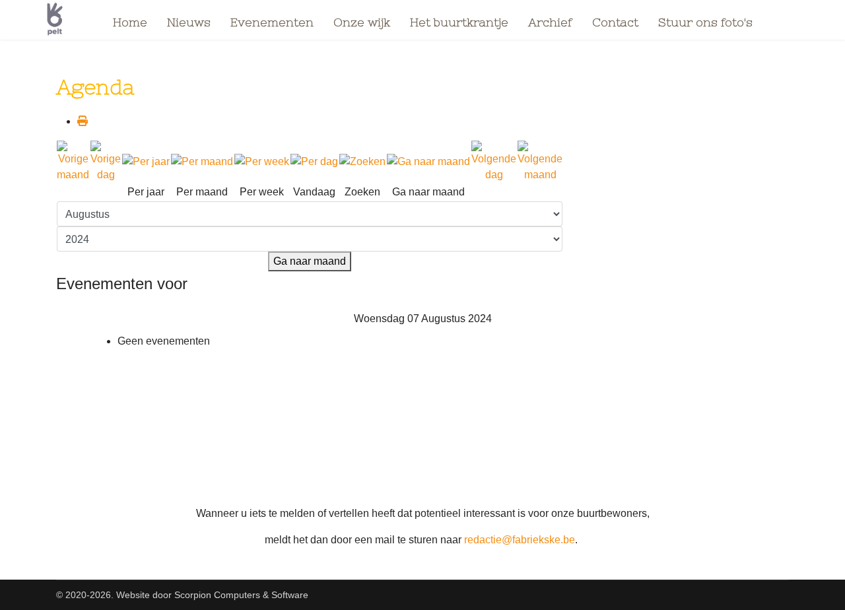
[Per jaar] (146, 162)
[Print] (82, 121)
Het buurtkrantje (459, 22)
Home (130, 22)
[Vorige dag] (105, 162)
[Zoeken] (362, 162)
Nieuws (189, 22)
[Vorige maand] (73, 162)
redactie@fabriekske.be (519, 539)
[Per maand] (202, 162)
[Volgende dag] (493, 162)
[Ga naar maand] (428, 162)
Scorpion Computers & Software (241, 595)
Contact (615, 22)
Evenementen (272, 22)
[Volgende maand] (540, 162)
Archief (550, 22)
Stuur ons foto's (705, 22)
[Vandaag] (314, 162)
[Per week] (261, 162)
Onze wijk (361, 22)
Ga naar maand (309, 261)
